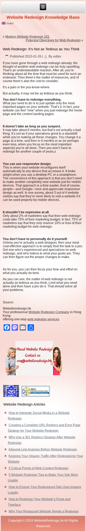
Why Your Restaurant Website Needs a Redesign (44, 511)
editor (57, 56)
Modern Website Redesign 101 (27, 36)
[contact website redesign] (42, 357)
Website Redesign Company (48, 312)
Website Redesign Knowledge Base (43, 17)
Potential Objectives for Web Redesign (53, 40)
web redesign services (43, 319)
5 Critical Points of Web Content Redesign (38, 468)
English (9, 23)
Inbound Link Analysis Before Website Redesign (43, 449)
